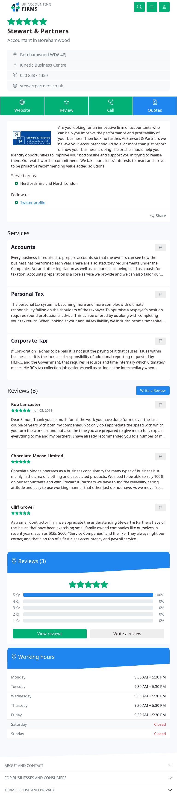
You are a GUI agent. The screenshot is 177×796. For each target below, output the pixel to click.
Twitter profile (32, 202)
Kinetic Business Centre (43, 65)
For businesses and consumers (36, 777)
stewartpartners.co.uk (41, 85)
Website (22, 110)
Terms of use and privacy (29, 790)
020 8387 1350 (34, 75)
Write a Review (153, 390)
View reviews (49, 633)
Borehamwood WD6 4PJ (43, 54)
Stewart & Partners (38, 30)
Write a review (127, 633)
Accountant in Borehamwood (38, 40)
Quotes (155, 110)
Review (66, 110)
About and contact (24, 765)
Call (110, 110)
